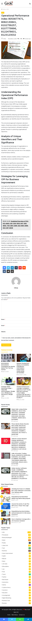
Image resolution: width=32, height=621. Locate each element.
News (3, 561)
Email (3, 325)
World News (15, 614)
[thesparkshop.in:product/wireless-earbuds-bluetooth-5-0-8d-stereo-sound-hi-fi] (5, 513)
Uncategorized (6, 595)
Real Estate (5, 579)
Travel (3, 574)
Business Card (6, 600)
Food (3, 571)
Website (3, 331)
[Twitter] (8, 267)
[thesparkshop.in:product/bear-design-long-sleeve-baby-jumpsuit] (5, 499)
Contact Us (22, 614)
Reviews (4, 603)
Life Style (4, 563)
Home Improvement (7, 553)
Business (4, 550)
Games (4, 584)
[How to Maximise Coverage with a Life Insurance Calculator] (5, 521)
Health (4, 556)
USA (7, 9)
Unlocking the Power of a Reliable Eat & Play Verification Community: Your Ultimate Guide (21, 490)
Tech (3, 548)
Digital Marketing (6, 598)
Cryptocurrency (6, 587)
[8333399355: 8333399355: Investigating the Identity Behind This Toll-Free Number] (8, 358)
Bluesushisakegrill (6, 537)
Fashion (4, 577)
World (3, 540)
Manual (4, 558)
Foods (4, 542)
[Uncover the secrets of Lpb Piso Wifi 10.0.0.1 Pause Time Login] (5, 506)
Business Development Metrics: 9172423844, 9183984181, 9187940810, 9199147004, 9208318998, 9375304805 (23, 368)
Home (4, 9)
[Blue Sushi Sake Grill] (8, 3)
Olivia (4, 38)
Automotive (5, 582)
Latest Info (5, 545)
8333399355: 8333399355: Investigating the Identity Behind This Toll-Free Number (8, 366)
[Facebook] (4, 267)
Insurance (4, 590)
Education (4, 592)
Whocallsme (5, 566)
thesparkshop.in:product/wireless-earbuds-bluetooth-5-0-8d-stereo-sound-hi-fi (21, 512)
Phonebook (5, 535)
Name (3, 319)
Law (3, 569)
